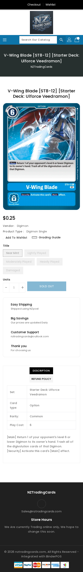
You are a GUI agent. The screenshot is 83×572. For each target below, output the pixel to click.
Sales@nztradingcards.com (41, 511)
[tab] (41, 370)
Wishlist (51, 5)
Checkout (34, 5)
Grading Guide (50, 237)
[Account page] (69, 40)
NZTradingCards (41, 67)
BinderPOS (54, 556)
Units (6, 279)
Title (6, 246)
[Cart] (77, 40)
